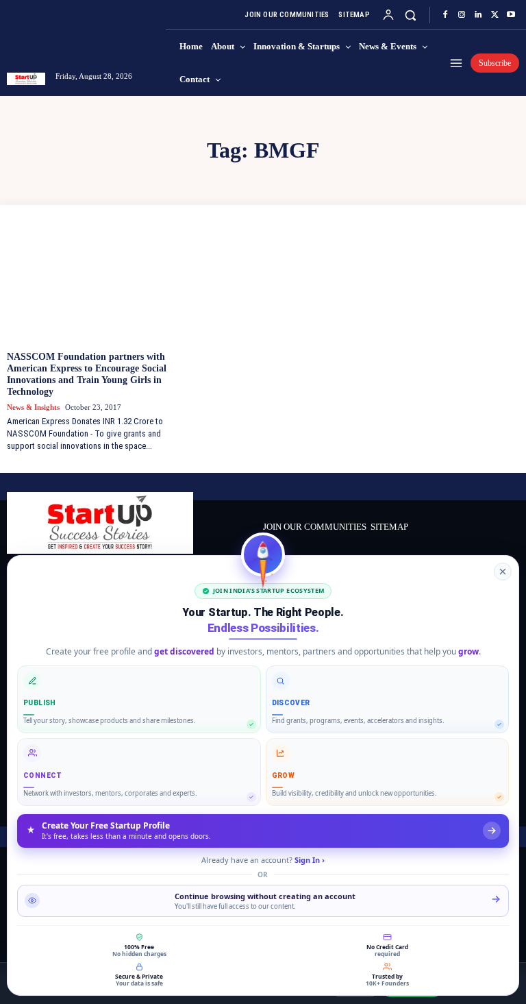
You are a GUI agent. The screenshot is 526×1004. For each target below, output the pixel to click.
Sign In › (310, 860)
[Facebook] (445, 15)
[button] (410, 14)
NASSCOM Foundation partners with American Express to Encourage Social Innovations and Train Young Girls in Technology (86, 374)
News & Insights (33, 407)
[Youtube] (511, 15)
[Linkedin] (478, 15)
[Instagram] (461, 15)
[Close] (503, 571)
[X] (494, 15)
